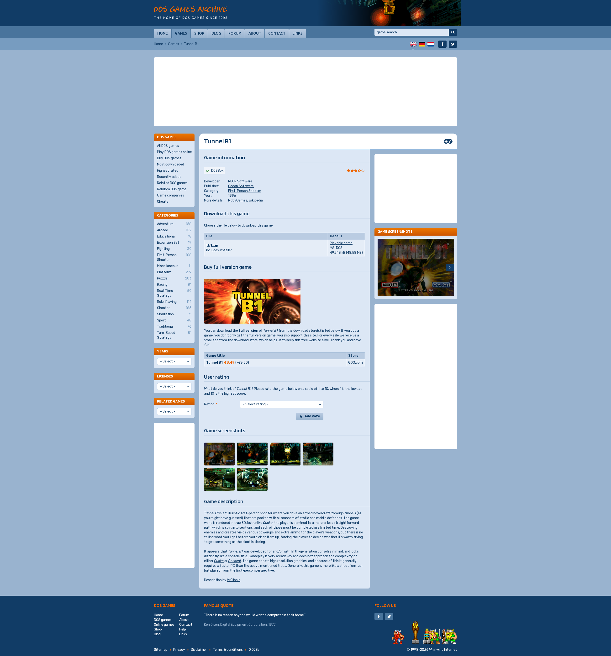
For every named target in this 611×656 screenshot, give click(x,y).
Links (298, 33)
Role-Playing (174, 302)
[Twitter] (453, 44)
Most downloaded (170, 164)
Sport (174, 320)
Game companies (170, 195)
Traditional (174, 327)
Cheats (162, 202)
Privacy (179, 650)
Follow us (385, 605)
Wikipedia (256, 200)
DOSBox (217, 171)
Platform (174, 272)
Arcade (174, 230)
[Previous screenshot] (382, 267)
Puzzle (174, 278)
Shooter (174, 308)
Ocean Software (241, 186)
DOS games (164, 605)
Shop (199, 33)
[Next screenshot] (450, 267)
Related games (171, 401)
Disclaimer (199, 650)
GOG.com (355, 363)
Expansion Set (174, 243)
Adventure (174, 224)
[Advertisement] (305, 91)
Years (162, 351)
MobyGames (237, 200)
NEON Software (240, 181)
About (254, 33)
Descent (234, 561)
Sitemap (160, 650)
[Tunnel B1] (219, 454)
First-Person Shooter (244, 191)
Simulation (174, 314)
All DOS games (168, 146)
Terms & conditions (228, 650)
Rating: (210, 404)
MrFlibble (233, 580)
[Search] (453, 32)
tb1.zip (212, 245)
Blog (216, 33)
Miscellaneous (174, 266)
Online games (164, 625)
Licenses (165, 376)
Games (181, 33)
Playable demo (341, 243)
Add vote (312, 416)
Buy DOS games (169, 158)
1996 (232, 196)
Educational (174, 236)
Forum (234, 33)
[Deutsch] (422, 44)
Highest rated (167, 171)
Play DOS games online (174, 152)
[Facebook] (442, 44)
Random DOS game (172, 189)
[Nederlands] (430, 44)
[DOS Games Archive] (190, 12)
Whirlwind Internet (443, 650)
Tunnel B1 (214, 363)
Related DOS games (172, 183)
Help (182, 629)
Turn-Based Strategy (174, 335)
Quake (268, 523)
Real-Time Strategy (174, 293)
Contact (276, 33)
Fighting (174, 249)
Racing (174, 285)
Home (162, 33)
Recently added (169, 177)
